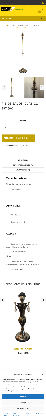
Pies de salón (35, 25)
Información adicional (23, 165)
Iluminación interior (23, 25)
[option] (12, 87)
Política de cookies (5, 414)
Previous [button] (4, 87)
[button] (43, 374)
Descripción (23, 160)
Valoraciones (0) (23, 170)
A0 (27, 145)
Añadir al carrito (20, 138)
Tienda (13, 25)
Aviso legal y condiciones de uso (34, 414)
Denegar (23, 402)
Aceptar (23, 397)
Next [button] (42, 87)
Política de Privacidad (16, 414)
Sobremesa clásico (23, 349)
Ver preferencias (23, 408)
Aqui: (21, 269)
